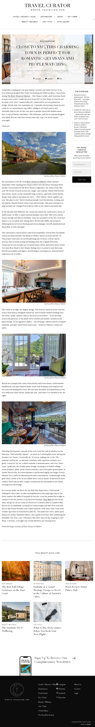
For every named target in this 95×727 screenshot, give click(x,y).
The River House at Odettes (19, 96)
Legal (76, 693)
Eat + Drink (42, 697)
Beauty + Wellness (9, 625)
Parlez (89, 724)
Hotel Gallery (43, 710)
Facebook (61, 693)
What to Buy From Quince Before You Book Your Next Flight (47, 631)
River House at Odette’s (36, 182)
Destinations (47, 41)
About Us (77, 684)
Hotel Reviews (71, 584)
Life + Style (37, 625)
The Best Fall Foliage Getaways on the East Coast (13, 590)
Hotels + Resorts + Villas (47, 684)
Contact (77, 689)
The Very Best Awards (46, 715)
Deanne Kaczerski (62, 70)
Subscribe (61, 697)
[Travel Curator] (47, 8)
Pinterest (61, 689)
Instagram (62, 684)
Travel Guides (43, 693)
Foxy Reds (47, 499)
